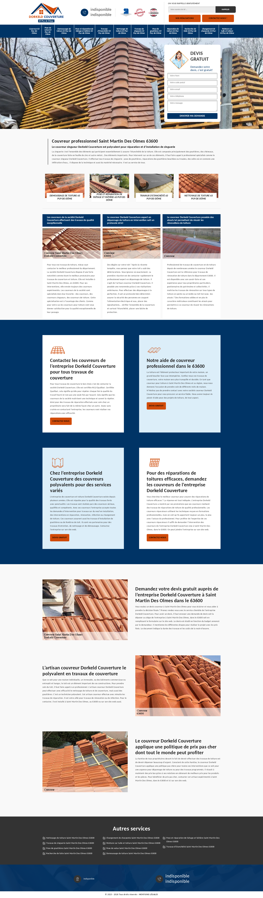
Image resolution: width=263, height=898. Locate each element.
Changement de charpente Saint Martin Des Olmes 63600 (133, 838)
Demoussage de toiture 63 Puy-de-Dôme (64, 31)
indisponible (101, 10)
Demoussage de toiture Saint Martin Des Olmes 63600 (131, 853)
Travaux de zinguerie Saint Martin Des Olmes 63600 (70, 843)
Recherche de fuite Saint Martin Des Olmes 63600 (69, 853)
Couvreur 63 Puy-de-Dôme (34, 31)
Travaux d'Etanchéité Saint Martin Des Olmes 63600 (190, 847)
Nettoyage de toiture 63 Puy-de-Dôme (122, 31)
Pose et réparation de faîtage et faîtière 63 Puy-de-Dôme (84, 31)
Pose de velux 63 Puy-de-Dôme (47, 31)
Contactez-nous (60, 421)
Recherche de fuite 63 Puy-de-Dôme (190, 31)
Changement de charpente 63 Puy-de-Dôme (208, 31)
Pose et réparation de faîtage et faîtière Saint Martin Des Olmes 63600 (192, 840)
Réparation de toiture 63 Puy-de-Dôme (173, 31)
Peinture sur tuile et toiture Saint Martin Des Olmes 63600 (133, 843)
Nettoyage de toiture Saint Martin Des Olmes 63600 (70, 838)
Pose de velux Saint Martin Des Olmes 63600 (126, 848)
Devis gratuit (156, 406)
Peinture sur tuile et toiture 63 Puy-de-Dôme (227, 31)
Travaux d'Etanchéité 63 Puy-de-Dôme (104, 31)
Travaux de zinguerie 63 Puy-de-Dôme (139, 31)
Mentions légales (148, 894)
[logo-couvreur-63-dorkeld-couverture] (46, 12)
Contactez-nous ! (218, 18)
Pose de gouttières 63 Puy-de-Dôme (155, 31)
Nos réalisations (185, 18)
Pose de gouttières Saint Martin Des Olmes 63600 (69, 848)
